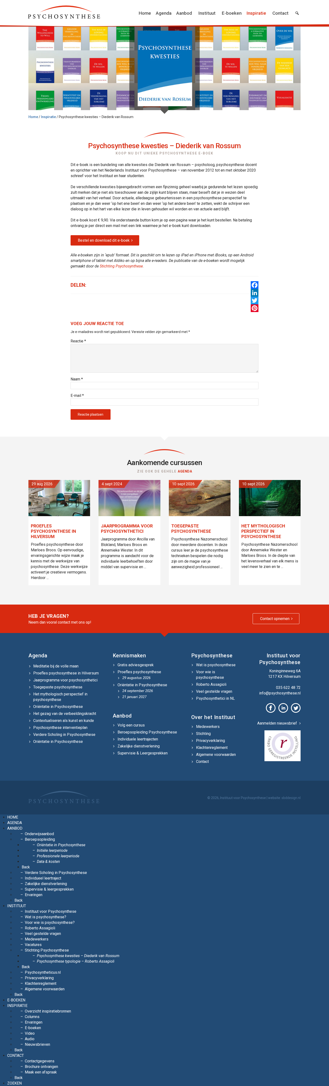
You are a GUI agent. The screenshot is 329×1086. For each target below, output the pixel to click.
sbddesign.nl (291, 798)
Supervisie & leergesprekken (49, 889)
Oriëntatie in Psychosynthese (58, 706)
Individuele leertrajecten (138, 739)
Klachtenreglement (212, 747)
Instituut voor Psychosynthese (50, 911)
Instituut (207, 13)
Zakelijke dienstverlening (139, 746)
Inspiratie (256, 13)
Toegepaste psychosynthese (57, 687)
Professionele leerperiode (58, 856)
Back (26, 867)
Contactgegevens (39, 1061)
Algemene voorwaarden (216, 754)
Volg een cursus (131, 725)
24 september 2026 (137, 691)
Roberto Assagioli (211, 684)
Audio (29, 1039)
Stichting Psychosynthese (121, 266)
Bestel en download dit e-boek (104, 240)
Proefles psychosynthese (139, 672)
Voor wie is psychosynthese (210, 675)
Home (145, 13)
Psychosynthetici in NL (215, 698)
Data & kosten (48, 861)
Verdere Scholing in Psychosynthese (64, 734)
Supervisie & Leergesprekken (143, 753)
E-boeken (232, 13)
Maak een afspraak (41, 1072)
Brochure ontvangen (41, 1066)
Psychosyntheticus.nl (43, 972)
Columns (32, 1016)
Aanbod (184, 13)
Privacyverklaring (210, 740)
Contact (280, 13)
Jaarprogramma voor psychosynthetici (65, 680)
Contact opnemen (275, 618)
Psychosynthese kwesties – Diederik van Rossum (78, 955)
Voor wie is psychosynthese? (50, 922)
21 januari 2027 (134, 697)
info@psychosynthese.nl (280, 693)
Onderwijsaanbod (39, 834)
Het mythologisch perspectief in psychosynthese (60, 697)
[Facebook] (254, 285)
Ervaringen (33, 895)
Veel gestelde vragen (214, 691)
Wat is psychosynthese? (45, 917)
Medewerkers (208, 726)
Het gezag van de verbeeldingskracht (64, 713)
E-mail (77, 395)
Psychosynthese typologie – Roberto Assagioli (75, 961)
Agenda (163, 13)
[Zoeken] (297, 13)
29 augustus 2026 (136, 678)
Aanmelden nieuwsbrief (277, 723)
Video (30, 1033)
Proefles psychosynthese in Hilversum (66, 673)
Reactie (78, 341)
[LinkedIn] (254, 293)
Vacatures (33, 944)
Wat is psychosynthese (216, 665)
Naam (77, 379)
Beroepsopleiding (40, 839)
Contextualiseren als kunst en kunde (63, 720)
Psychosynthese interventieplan (60, 727)
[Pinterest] (254, 308)
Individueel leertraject (43, 878)
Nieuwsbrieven (37, 1044)
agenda (185, 471)
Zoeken (14, 1083)
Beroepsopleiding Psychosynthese (147, 732)
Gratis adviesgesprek (136, 665)
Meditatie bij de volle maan (56, 666)
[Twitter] (254, 300)
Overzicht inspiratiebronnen (48, 1011)
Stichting (203, 733)
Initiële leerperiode (52, 850)
